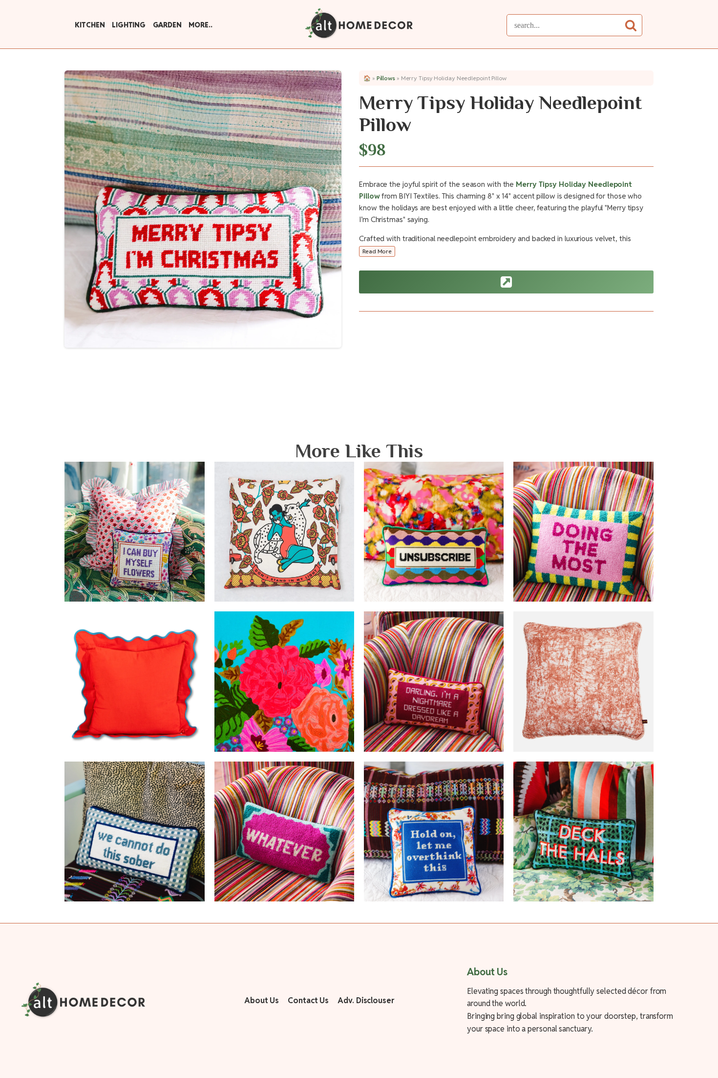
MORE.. (200, 25)
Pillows (386, 78)
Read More (377, 251)
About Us (261, 1000)
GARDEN (167, 25)
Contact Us (308, 1000)
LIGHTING (129, 25)
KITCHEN (90, 25)
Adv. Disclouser (366, 1000)
